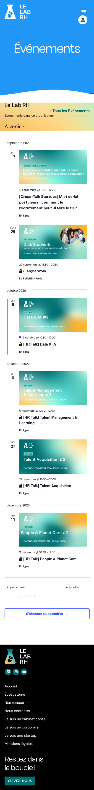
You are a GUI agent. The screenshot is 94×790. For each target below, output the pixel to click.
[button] (83, 11)
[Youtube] (24, 672)
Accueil (11, 686)
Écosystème (15, 694)
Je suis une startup (20, 735)
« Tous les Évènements (70, 110)
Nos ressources (17, 702)
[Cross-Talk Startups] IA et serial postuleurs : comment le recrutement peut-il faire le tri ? (48, 202)
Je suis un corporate (22, 727)
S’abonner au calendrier (44, 613)
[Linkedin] (8, 672)
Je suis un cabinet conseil (26, 719)
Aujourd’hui (73, 587)
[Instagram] (16, 672)
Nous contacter (17, 710)
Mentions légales (19, 743)
